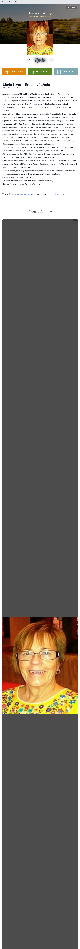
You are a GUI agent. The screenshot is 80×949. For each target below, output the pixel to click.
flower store (59, 194)
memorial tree (27, 194)
